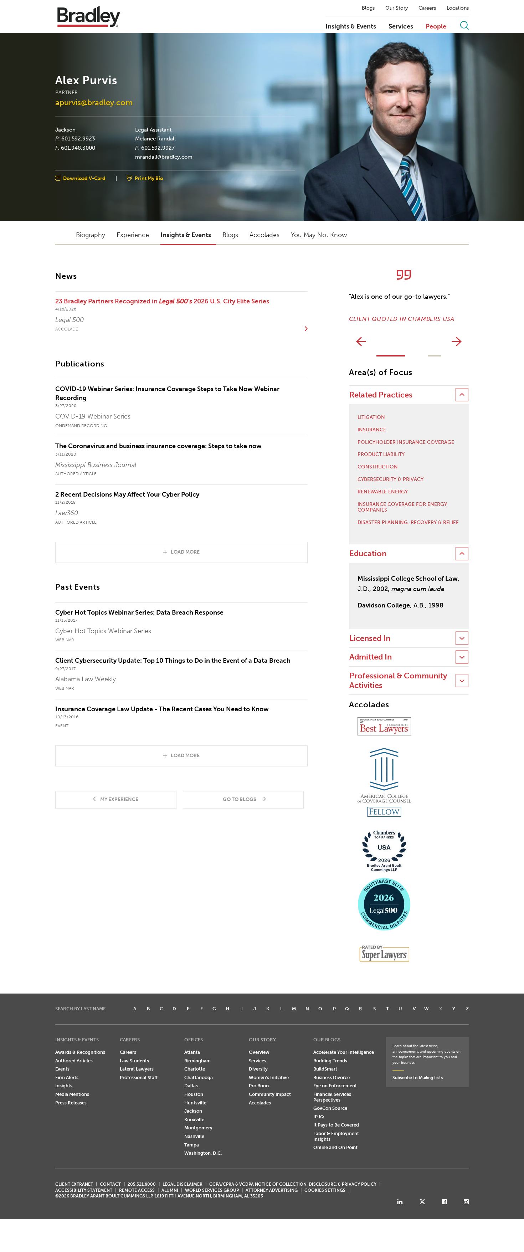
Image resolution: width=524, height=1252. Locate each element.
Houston (193, 1094)
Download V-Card (84, 178)
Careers (427, 8)
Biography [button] (90, 235)
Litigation (371, 417)
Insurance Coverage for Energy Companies (402, 507)
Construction (378, 467)
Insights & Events (350, 26)
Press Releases (71, 1102)
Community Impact (270, 1094)
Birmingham (197, 1060)
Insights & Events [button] (185, 235)
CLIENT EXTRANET (74, 1184)
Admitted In (370, 657)
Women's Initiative (269, 1077)
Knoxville (194, 1119)
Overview (259, 1052)
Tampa (191, 1145)
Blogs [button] (230, 235)
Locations (458, 8)
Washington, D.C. (203, 1153)
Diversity (258, 1069)
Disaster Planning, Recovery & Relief (408, 522)
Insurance (372, 430)
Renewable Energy (383, 492)
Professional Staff (139, 1077)
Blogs (368, 8)
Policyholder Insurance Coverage (406, 442)
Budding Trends (330, 1060)
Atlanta (192, 1052)
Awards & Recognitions (80, 1052)
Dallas (191, 1085)
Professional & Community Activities (398, 680)
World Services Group (212, 1190)
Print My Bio (149, 178)
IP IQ (318, 1116)
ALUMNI (169, 1190)
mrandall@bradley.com (163, 157)
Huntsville (195, 1102)
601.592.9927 (158, 147)
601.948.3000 (78, 147)
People (436, 26)
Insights (63, 1085)
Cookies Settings (324, 1190)
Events (62, 1069)
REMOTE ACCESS (137, 1190)
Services (401, 26)
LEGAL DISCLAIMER (182, 1184)
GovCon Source (330, 1108)
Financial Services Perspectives (332, 1097)
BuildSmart (325, 1069)
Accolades (260, 1102)
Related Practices (380, 395)
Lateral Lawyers (137, 1069)
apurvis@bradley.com (94, 102)
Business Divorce (331, 1077)
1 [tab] (390, 355)
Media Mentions (72, 1094)
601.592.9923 (78, 138)
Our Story (396, 8)
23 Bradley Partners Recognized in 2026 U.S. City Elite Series (162, 301)
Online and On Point (335, 1147)
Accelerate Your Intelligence (343, 1052)
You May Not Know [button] (319, 235)
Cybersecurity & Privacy (390, 479)
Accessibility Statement (83, 1190)
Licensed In (369, 638)
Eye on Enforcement (335, 1085)
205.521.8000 (142, 1184)
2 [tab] (434, 355)
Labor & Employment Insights (336, 1136)
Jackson (65, 129)
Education (367, 553)
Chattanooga (198, 1077)
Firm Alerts (66, 1077)
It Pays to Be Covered (336, 1125)
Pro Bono (259, 1085)
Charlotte (194, 1069)
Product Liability (381, 454)
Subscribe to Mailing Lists (417, 1077)
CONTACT (110, 1184)
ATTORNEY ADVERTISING (272, 1190)
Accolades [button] (264, 235)
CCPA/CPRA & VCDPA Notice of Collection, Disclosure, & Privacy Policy (292, 1184)
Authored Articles (74, 1060)
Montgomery (198, 1127)
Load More (185, 552)
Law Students (134, 1060)
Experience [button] (133, 235)
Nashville (194, 1136)
